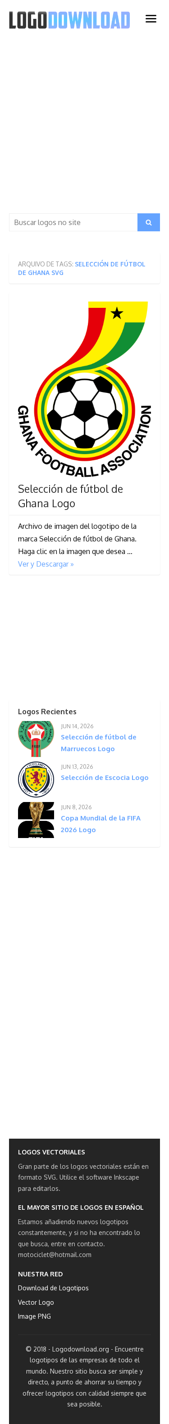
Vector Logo (36, 1302)
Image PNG (34, 1316)
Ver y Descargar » (46, 563)
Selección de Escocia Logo (105, 777)
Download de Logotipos (53, 1288)
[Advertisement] (84, 124)
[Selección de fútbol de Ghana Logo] (84, 389)
